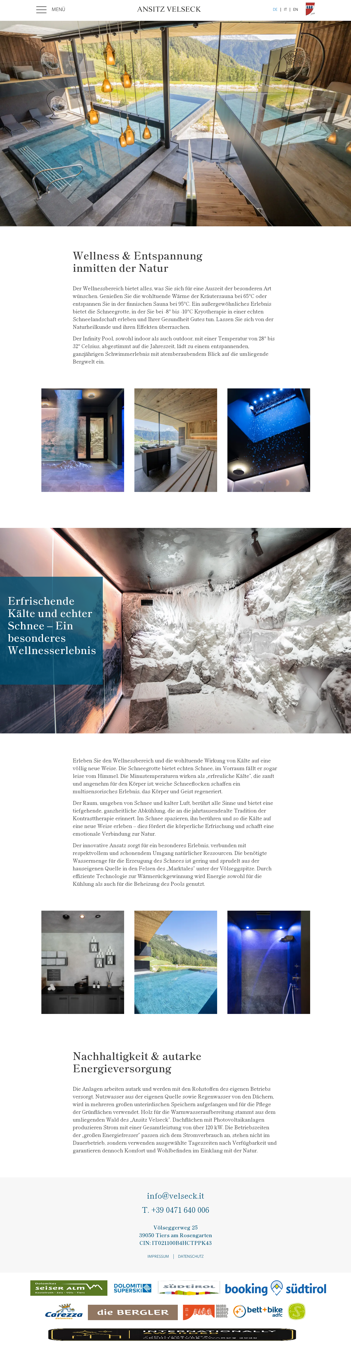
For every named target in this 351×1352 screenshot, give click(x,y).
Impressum (158, 1257)
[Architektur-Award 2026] (173, 1335)
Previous (168, 508)
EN (295, 10)
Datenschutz (191, 1257)
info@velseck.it (175, 1196)
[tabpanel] (175, 123)
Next (183, 508)
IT (285, 10)
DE (275, 10)
